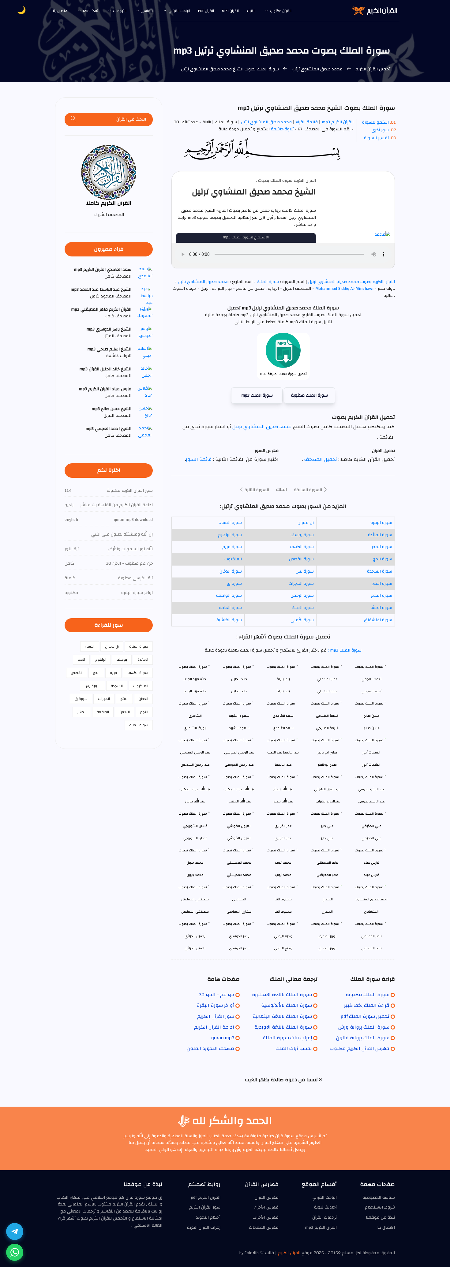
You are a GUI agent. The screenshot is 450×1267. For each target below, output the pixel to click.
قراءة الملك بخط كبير (366, 1005)
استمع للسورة (375, 122)
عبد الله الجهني (239, 801)
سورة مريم (232, 547)
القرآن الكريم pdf (205, 1198)
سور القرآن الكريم (215, 1016)
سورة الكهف (302, 547)
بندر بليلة (283, 691)
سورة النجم (381, 596)
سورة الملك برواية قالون (362, 1037)
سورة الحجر (382, 547)
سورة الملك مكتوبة (309, 395)
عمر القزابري (283, 838)
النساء (90, 646)
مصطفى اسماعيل (195, 911)
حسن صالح (371, 728)
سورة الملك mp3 (257, 395)
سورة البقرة (381, 523)
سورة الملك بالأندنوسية (286, 1005)
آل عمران (306, 523)
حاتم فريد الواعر (195, 691)
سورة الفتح (382, 584)
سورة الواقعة (229, 596)
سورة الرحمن (302, 596)
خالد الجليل (239, 691)
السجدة (117, 685)
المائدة (142, 659)
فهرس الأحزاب (266, 1217)
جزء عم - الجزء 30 (216, 994)
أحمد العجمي (371, 691)
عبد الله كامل (195, 801)
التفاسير (147, 10)
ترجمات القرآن (324, 1217)
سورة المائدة (380, 535)
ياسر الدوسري (239, 948)
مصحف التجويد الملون (210, 1048)
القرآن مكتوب (280, 10)
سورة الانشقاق (378, 620)
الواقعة (103, 711)
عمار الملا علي (327, 691)
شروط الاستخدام (380, 1207)
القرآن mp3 (230, 10)
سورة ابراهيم (230, 535)
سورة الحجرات (301, 584)
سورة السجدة (379, 571)
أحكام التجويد (208, 1217)
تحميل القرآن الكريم (372, 69)
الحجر (81, 659)
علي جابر (327, 838)
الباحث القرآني (179, 10)
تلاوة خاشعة (282, 129)
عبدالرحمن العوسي (239, 764)
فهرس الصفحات (264, 1227)
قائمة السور (199, 459)
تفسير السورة (376, 138)
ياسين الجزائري (195, 948)
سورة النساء (230, 523)
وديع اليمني (283, 948)
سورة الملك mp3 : (344, 650)
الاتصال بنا (60, 10)
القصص (77, 672)
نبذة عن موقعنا (380, 1217)
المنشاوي (371, 911)
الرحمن (124, 711)
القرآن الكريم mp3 (338, 122)
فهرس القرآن (267, 1198)
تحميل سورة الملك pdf (365, 1016)
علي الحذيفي (371, 838)
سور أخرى (380, 130)
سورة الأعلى (302, 620)
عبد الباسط (283, 764)
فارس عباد (371, 875)
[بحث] (73, 119)
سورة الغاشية (229, 620)
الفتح (124, 698)
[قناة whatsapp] (14, 1252)
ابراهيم (101, 659)
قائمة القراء (307, 122)
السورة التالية (256, 490)
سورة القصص (301, 559)
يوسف (122, 659)
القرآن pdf (206, 10)
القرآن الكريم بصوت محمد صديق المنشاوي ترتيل (351, 282)
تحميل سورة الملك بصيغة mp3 (283, 374)
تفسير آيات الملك (294, 1048)
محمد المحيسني (239, 875)
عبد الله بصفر (283, 801)
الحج (96, 672)
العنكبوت (233, 559)
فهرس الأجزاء (266, 1207)
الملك (281, 490)
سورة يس (305, 571)
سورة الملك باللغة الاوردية (283, 1027)
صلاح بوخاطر (327, 764)
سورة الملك (268, 282)
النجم (144, 711)
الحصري (327, 911)
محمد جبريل (195, 875)
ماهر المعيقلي (327, 875)
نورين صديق (327, 948)
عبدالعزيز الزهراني (327, 801)
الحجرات (104, 698)
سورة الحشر (381, 608)
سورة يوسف (302, 535)
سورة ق (234, 584)
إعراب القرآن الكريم (203, 1227)
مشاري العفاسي (239, 911)
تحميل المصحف (320, 459)
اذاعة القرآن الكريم (214, 1027)
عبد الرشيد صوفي (371, 801)
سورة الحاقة (230, 608)
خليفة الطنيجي (327, 728)
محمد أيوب (283, 875)
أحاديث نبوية (325, 1207)
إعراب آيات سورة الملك (287, 1037)
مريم (113, 672)
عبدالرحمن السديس (195, 764)
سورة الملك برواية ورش (363, 1027)
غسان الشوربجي (195, 838)
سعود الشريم (239, 728)
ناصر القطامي (371, 948)
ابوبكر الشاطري (195, 728)
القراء (251, 10)
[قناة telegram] (14, 1231)
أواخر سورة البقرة (215, 1005)
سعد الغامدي (283, 728)
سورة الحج (382, 559)
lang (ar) (90, 10)
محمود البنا (283, 911)
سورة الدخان (230, 571)
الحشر (81, 711)
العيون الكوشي (239, 838)
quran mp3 (222, 1037)
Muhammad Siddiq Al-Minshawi (344, 289)
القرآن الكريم (289, 1253)
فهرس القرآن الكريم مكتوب (359, 1048)
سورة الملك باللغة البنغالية (282, 1016)
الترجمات (119, 10)
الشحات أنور (371, 764)
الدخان (143, 698)
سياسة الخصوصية (378, 1198)
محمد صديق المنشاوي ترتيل (317, 69)
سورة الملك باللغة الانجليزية (282, 994)
